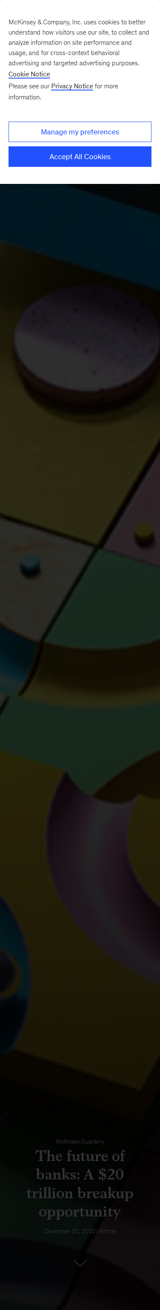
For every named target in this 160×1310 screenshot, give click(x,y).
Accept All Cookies (80, 156)
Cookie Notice (29, 74)
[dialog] (80, 92)
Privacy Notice (72, 86)
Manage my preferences (80, 132)
